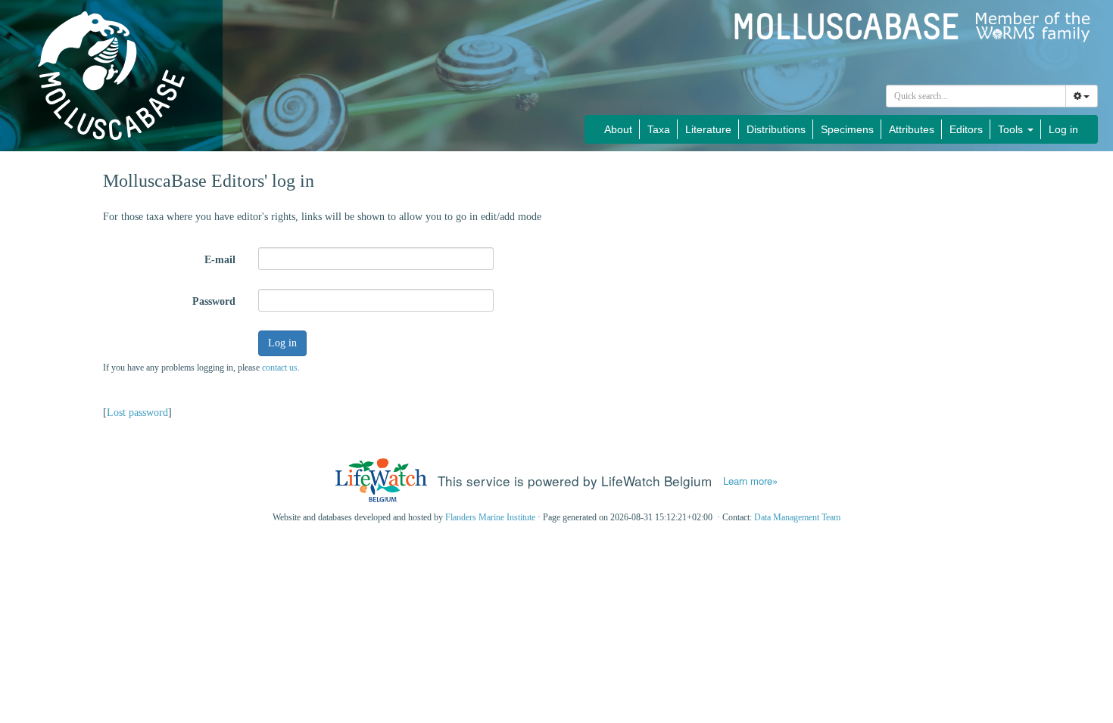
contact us (280, 367)
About (618, 129)
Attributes (911, 129)
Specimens (847, 129)
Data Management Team (797, 517)
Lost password (137, 412)
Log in (1063, 129)
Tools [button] (1012, 129)
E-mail (219, 259)
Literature (708, 129)
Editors (966, 129)
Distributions (776, 129)
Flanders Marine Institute (490, 517)
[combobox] (976, 96)
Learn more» (750, 481)
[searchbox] (976, 96)
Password (213, 301)
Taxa (658, 129)
